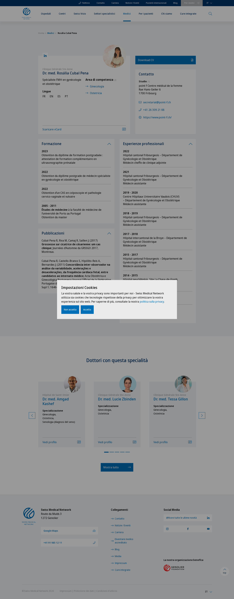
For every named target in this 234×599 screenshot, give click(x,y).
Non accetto (70, 309)
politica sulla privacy (152, 301)
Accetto (87, 309)
